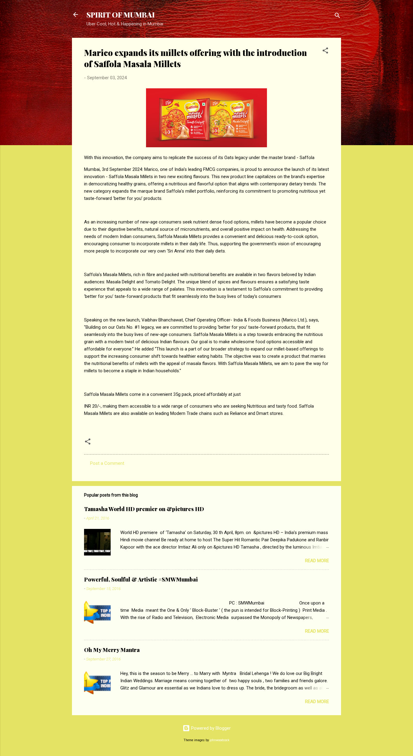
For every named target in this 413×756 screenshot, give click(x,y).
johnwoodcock (219, 740)
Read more (317, 560)
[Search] (337, 16)
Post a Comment (107, 463)
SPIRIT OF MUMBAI (120, 14)
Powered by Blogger (210, 728)
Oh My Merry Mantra (112, 649)
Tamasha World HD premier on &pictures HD (144, 509)
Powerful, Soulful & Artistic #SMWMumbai (141, 579)
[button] (325, 51)
